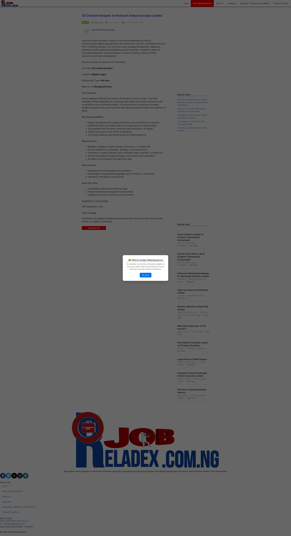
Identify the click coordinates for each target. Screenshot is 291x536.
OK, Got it (145, 275)
